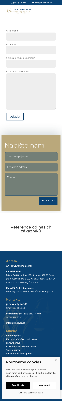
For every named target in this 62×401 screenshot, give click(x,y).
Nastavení (44, 385)
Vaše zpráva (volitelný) (17, 71)
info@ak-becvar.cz (15, 322)
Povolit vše (18, 385)
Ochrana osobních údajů (31, 392)
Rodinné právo (13, 335)
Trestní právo (13, 349)
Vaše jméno (12, 30)
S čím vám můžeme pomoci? (20, 57)
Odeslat (14, 117)
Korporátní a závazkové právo (21, 339)
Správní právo (13, 342)
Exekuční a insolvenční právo (21, 346)
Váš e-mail (11, 44)
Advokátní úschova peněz (19, 353)
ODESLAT (48, 200)
